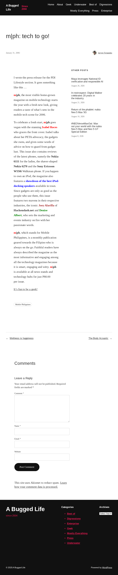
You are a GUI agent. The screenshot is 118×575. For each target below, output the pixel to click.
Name (17, 426)
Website (17, 452)
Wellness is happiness (22, 338)
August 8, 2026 (77, 136)
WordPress (107, 567)
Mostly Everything (77, 533)
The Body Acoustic (98, 338)
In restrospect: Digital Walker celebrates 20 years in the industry (86, 95)
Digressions (74, 518)
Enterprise (73, 523)
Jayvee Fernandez (105, 53)
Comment (19, 393)
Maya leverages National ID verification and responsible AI (87, 80)
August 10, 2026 (78, 116)
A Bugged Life (25, 509)
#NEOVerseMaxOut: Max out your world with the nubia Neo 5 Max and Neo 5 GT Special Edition (86, 127)
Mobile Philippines (22, 304)
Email (17, 439)
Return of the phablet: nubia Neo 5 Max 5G (85, 111)
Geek (70, 528)
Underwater (73, 543)
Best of (71, 513)
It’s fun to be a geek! (26, 289)
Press (70, 538)
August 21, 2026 (78, 102)
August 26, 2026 (78, 86)
